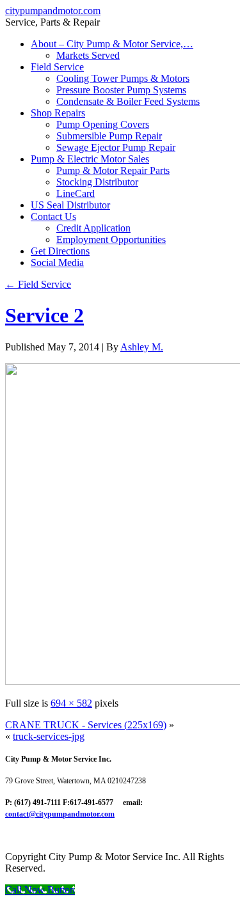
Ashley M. (141, 346)
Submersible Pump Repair (109, 135)
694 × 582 (71, 703)
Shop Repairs (58, 112)
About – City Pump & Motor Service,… (112, 43)
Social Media (57, 262)
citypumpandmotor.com (52, 10)
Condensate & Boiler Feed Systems (128, 101)
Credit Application (93, 228)
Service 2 (44, 315)
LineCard (75, 193)
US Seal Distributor (70, 205)
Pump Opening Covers (102, 124)
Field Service (57, 66)
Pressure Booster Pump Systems (121, 89)
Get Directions (60, 251)
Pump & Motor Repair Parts (113, 170)
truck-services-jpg (48, 736)
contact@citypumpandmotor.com (60, 814)
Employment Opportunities (111, 239)
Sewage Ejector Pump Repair (115, 147)
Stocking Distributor (97, 181)
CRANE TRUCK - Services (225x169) (85, 724)
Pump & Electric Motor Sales (90, 158)
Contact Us (53, 216)
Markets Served (88, 55)
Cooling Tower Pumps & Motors (122, 78)
